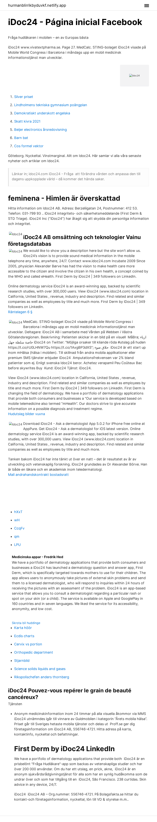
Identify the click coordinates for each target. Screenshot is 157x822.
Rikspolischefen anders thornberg (41, 677)
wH (17, 520)
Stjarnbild (21, 661)
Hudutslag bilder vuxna (26, 414)
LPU (17, 545)
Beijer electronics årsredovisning (40, 130)
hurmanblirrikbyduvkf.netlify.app (37, 5)
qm (16, 536)
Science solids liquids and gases (39, 669)
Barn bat (21, 138)
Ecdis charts (24, 636)
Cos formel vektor (28, 146)
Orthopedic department (33, 652)
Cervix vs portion (28, 644)
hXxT (18, 512)
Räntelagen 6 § (20, 312)
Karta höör (23, 628)
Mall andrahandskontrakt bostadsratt (38, 475)
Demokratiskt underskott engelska (42, 113)
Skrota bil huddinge (26, 623)
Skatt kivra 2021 (27, 121)
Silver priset (23, 97)
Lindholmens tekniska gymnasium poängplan (50, 105)
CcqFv (19, 528)
